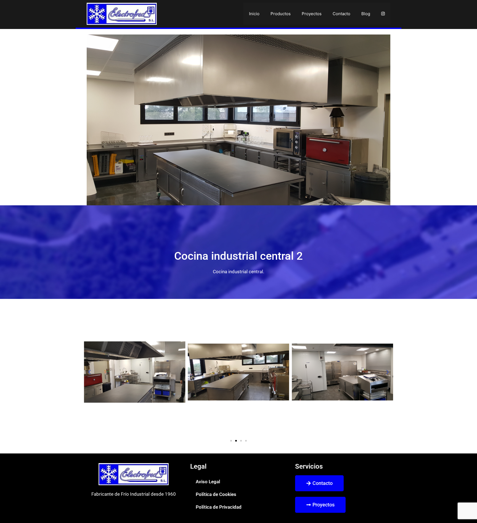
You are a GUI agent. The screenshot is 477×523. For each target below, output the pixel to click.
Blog (365, 13)
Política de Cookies (216, 494)
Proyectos (312, 13)
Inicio (254, 13)
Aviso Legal (208, 481)
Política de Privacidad (219, 507)
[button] (89, 372)
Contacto (341, 13)
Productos (281, 13)
